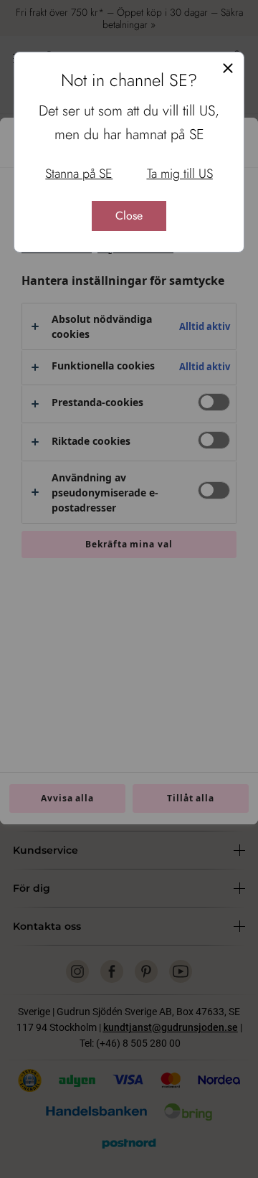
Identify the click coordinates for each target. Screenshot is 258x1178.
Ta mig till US (180, 173)
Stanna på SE (79, 173)
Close (129, 215)
